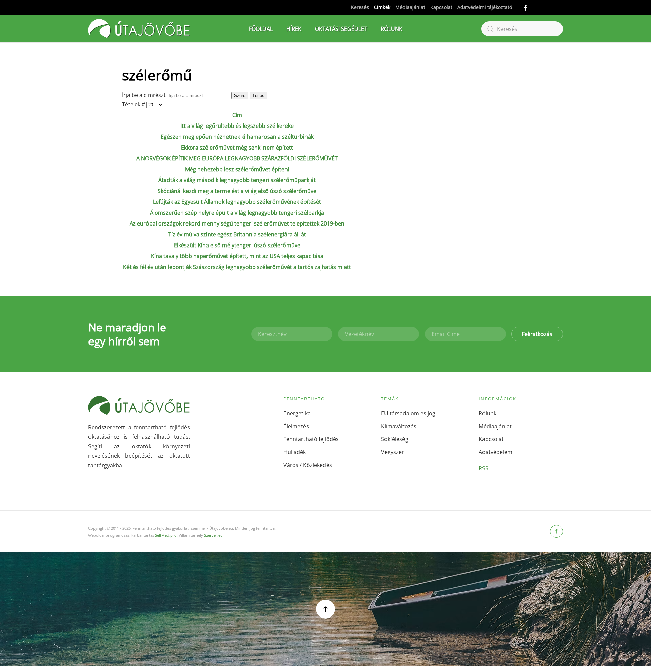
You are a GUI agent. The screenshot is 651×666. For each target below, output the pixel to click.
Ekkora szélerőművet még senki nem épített (237, 147)
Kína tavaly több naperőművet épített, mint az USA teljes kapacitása (237, 256)
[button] (325, 609)
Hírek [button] (293, 29)
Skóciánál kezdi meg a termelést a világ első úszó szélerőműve (237, 191)
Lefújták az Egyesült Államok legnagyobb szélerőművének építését (237, 201)
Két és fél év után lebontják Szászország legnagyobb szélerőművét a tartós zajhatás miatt (237, 267)
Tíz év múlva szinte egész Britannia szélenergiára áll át (237, 234)
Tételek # (134, 104)
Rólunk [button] (391, 29)
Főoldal (261, 29)
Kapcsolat (441, 7)
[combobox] (522, 28)
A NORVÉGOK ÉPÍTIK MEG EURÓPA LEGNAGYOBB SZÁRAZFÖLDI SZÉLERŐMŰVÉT (237, 158)
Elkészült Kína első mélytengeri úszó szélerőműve (237, 245)
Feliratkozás (537, 334)
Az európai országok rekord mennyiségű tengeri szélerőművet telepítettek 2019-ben (237, 223)
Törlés (258, 95)
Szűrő (239, 95)
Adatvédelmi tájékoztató (484, 7)
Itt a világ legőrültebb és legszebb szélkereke (237, 126)
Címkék (382, 7)
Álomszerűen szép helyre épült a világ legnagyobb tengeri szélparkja (237, 212)
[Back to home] (139, 28)
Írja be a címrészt (144, 95)
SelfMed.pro (166, 535)
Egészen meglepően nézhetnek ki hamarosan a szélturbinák (237, 136)
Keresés (360, 7)
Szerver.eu (213, 535)
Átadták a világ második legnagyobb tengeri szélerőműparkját (237, 180)
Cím (237, 115)
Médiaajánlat (410, 7)
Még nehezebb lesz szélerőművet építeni (237, 169)
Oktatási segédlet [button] (341, 29)
